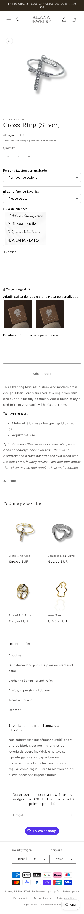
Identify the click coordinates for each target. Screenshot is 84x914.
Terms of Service (21, 700)
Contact (15, 710)
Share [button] (12, 481)
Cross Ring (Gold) (20, 556)
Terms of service (43, 898)
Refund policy (71, 891)
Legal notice (30, 904)
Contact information (53, 904)
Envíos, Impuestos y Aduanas (29, 690)
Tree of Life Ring (20, 615)
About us (15, 655)
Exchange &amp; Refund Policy (31, 680)
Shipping (25, 141)
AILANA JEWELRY (24, 891)
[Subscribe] (70, 815)
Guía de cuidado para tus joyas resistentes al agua (41, 667)
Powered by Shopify (47, 891)
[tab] (42, 414)
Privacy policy (21, 898)
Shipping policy (66, 898)
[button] (8, 19)
